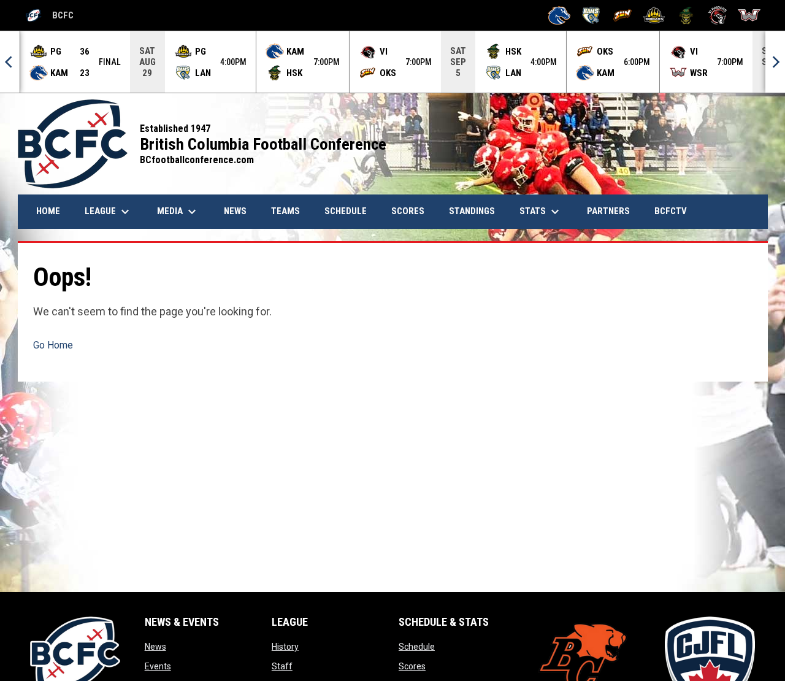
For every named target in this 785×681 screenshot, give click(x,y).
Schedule (417, 647)
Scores (412, 666)
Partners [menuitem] (608, 211)
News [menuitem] (240, 211)
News (155, 647)
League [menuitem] (108, 211)
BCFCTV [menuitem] (670, 211)
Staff (282, 666)
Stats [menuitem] (540, 211)
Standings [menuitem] (472, 211)
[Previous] (10, 62)
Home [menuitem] (48, 211)
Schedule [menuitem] (345, 211)
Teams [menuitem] (285, 211)
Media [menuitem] (178, 211)
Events (158, 666)
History (285, 647)
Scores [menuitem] (407, 211)
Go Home (53, 345)
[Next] (775, 62)
